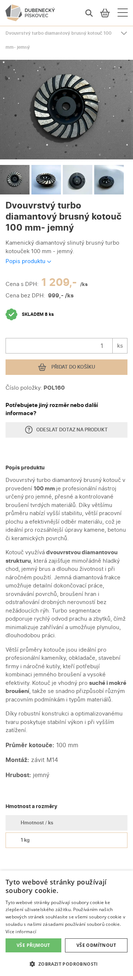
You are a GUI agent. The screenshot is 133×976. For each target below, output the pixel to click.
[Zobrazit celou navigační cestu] (123, 33)
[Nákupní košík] (105, 12)
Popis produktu (26, 261)
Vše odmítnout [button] (96, 945)
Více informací (21, 931)
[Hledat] (89, 13)
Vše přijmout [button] (33, 945)
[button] (66, 964)
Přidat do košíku (72, 367)
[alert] (66, 923)
